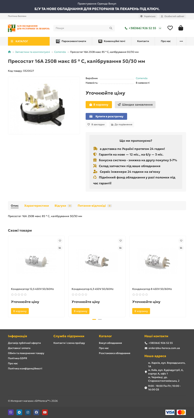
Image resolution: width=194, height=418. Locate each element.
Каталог (105, 336)
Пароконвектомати (74, 41)
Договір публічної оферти (24, 343)
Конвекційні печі (114, 41)
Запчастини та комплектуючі (32, 52)
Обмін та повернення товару (26, 353)
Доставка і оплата (19, 348)
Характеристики (36, 205)
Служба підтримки (68, 336)
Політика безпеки (17, 16)
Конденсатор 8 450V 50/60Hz (152, 289)
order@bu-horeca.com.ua (164, 348)
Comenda (60, 52)
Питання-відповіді (94, 205)
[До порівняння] (60, 248)
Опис (15, 205)
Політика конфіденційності (25, 368)
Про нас (166, 41)
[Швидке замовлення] (34, 311)
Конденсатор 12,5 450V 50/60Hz (32, 289)
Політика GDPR (17, 358)
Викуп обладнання (110, 343)
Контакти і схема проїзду (69, 343)
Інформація (17, 336)
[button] (8, 276)
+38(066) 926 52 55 (142, 28)
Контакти (143, 41)
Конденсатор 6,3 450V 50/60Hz (92, 289)
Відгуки (62, 205)
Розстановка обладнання (114, 353)
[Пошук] (111, 28)
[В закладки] (60, 241)
